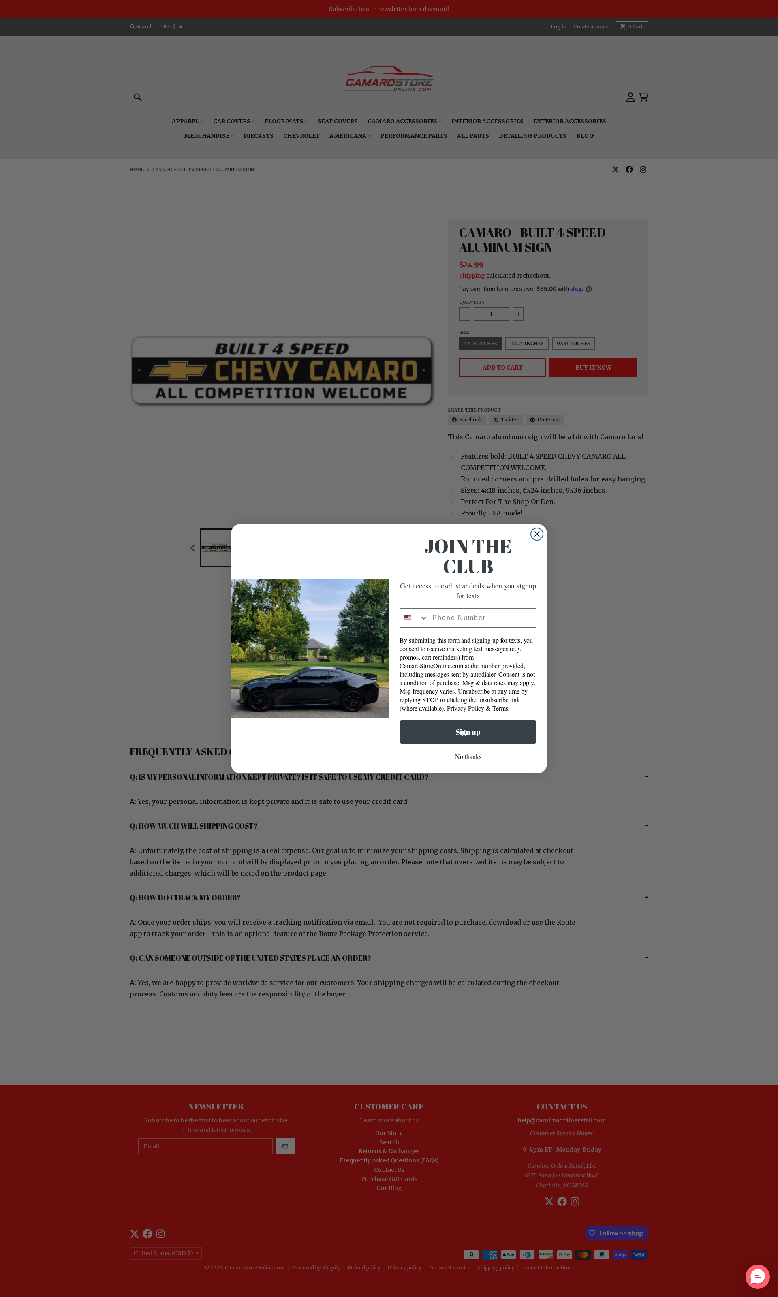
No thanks (468, 756)
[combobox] (414, 618)
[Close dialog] (537, 534)
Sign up (468, 732)
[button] (758, 1277)
